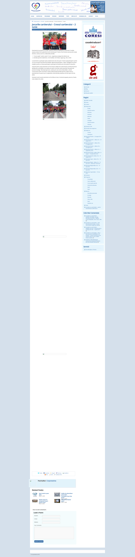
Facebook (47, 473)
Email (51, 474)
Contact (91, 16)
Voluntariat (90, 134)
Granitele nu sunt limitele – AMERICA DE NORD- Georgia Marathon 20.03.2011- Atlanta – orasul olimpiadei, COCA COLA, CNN (93, 217)
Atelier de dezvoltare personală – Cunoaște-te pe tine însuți (66, 495)
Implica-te (74, 16)
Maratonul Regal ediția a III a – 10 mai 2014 (93, 169)
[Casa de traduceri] (93, 63)
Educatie (89, 197)
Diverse (87, 91)
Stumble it (66, 473)
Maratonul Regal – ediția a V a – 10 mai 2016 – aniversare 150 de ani (93, 163)
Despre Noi (39, 16)
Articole (42, 21)
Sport (89, 187)
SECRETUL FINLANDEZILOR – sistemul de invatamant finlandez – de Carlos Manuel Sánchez (93, 241)
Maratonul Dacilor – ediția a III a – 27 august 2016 (93, 143)
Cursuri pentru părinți (92, 183)
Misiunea (89, 112)
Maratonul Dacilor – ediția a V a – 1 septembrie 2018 (93, 150)
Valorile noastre (91, 122)
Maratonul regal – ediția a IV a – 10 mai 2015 (93, 159)
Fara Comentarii (55, 29)
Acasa (32, 16)
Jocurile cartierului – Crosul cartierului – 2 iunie (54, 26)
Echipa (89, 108)
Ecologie (89, 195)
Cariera (89, 132)
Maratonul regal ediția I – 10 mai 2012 (93, 172)
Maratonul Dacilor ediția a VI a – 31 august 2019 (93, 156)
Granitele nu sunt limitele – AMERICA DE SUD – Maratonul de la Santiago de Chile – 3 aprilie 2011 (93, 228)
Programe (47, 16)
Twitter (40, 473)
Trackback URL (58, 474)
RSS (47, 474)
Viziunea (89, 124)
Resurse (54, 16)
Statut (89, 118)
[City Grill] (93, 80)
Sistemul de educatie (92, 185)
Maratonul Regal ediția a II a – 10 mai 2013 (93, 166)
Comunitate (90, 179)
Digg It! (53, 473)
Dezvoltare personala (92, 193)
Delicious (59, 473)
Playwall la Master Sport (66, 500)
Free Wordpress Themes (91, 249)
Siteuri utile (90, 199)
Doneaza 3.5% (82, 16)
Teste (67, 16)
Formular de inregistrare (91, 128)
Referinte (89, 116)
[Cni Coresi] (93, 39)
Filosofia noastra (91, 110)
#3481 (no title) (89, 100)
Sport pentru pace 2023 (44, 494)
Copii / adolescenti (91, 181)
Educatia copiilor (89, 93)
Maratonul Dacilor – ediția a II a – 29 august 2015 (93, 140)
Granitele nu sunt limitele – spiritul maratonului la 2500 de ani (93, 208)
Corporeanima (36, 21)
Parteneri (61, 16)
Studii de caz (90, 203)
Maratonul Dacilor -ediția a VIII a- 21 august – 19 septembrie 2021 (93, 153)
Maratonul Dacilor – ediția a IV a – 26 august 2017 (93, 146)
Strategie (89, 120)
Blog (96, 16)
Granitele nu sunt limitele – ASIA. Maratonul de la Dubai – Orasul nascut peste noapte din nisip (93, 224)
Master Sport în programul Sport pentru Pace (43, 501)
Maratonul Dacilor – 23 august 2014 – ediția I (93, 137)
